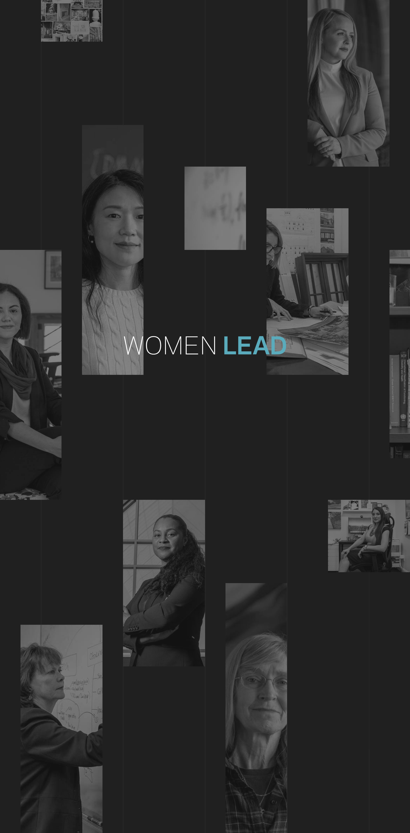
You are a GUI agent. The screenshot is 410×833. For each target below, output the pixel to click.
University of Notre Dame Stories (205, 9)
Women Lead (205, 345)
